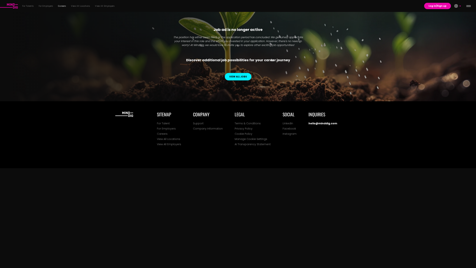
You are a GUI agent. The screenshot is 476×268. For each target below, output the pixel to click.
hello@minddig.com (322, 123)
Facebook (289, 128)
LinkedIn (288, 123)
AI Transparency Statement (253, 144)
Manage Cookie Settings (251, 139)
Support (198, 123)
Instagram (290, 134)
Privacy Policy (244, 128)
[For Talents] (9, 6)
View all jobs (238, 76)
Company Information (208, 128)
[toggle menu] (468, 6)
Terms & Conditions (248, 123)
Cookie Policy (243, 134)
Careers (162, 134)
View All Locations (168, 139)
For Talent (163, 123)
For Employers (166, 128)
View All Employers (169, 144)
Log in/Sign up (437, 5)
